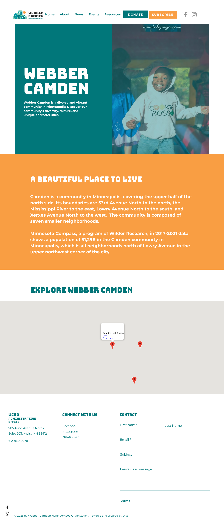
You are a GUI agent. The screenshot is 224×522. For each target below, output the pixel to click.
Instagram (70, 431)
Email (124, 439)
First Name (128, 425)
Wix (125, 515)
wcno (13, 415)
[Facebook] (185, 14)
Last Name (173, 425)
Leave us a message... (137, 469)
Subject (126, 454)
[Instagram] (194, 14)
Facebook (69, 426)
